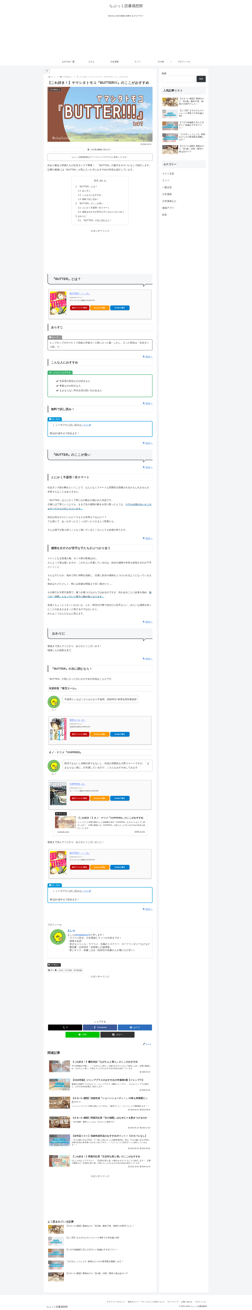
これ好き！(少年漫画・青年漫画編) (69, 970)
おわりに (82, 216)
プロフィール (200, 1302)
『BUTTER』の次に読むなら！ (97, 220)
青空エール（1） (78, 720)
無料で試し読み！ (90, 199)
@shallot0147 (82, 935)
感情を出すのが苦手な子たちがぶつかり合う (103, 212)
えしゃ (71, 930)
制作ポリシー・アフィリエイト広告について (146, 1302)
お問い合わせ (186, 1302)
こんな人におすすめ (91, 195)
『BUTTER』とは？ (87, 186)
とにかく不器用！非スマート (95, 207)
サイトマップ (172, 1302)
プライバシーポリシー (116, 1302)
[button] (117, 1035)
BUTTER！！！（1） (80, 293)
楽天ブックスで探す (79, 308)
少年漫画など (55, 965)
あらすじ (86, 190)
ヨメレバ (79, 297)
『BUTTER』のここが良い (90, 203)
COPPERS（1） (78, 784)
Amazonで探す (100, 308)
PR (52, 970)
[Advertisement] (126, 38)
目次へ (149, 356)
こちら (85, 425)
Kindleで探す (120, 308)
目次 (96, 180)
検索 (164, 73)
